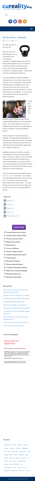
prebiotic (6, 458)
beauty (14, 445)
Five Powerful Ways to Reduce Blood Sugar (16, 298)
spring (14, 461)
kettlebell (6, 455)
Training (20, 467)
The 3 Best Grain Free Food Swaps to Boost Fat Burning (16, 312)
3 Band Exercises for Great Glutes (13, 325)
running (6, 461)
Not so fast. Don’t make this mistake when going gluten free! (15, 318)
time (21, 464)
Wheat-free (22, 470)
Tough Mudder (8, 467)
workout (28, 470)
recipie (17, 458)
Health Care (15, 451)
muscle (15, 455)
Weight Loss (14, 470)
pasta (26, 455)
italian (28, 451)
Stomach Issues (21, 461)
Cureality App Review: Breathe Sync (14, 302)
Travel (24, 467)
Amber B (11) (11, 200)
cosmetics (25, 445)
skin (10, 461)
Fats (5, 451)
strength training (8, 464)
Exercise (15, 40)
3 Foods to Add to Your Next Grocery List (15, 322)
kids (11, 455)
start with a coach (8, 176)
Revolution (23, 458)
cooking (19, 445)
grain (9, 451)
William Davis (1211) (13, 216)
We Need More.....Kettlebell (14, 37)
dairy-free (12, 448)
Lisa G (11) (10, 212)
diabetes (18, 448)
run (28, 458)
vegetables (7, 470)
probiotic (12, 458)
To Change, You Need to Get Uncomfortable (16, 308)
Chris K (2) (10, 204)
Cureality (6, 448)
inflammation (22, 451)
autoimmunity (7, 445)
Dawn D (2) (10, 208)
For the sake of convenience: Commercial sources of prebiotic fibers (15, 291)
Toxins (14, 467)
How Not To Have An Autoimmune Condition (16, 295)
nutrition (21, 455)
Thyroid (16, 464)
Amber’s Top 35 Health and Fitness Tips (15, 305)
